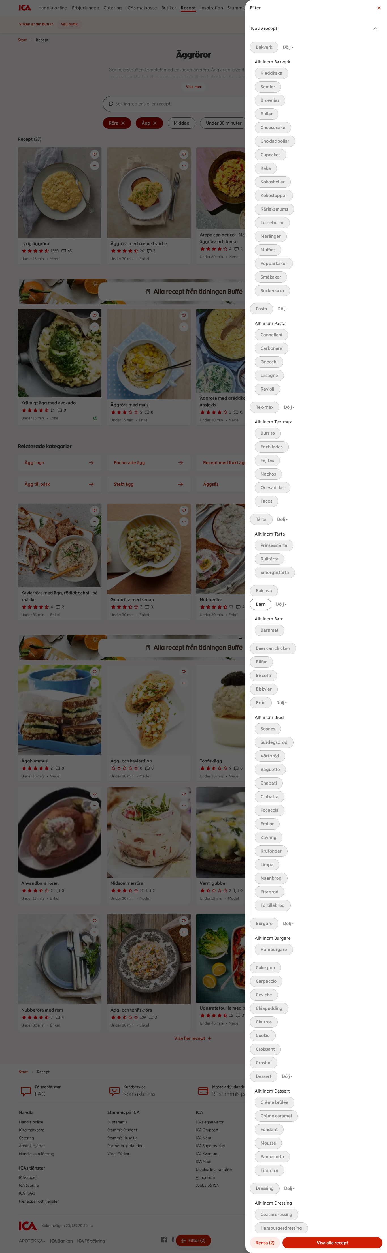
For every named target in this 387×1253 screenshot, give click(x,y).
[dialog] (316, 626)
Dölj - (288, 47)
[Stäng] (379, 8)
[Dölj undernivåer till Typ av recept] (376, 28)
